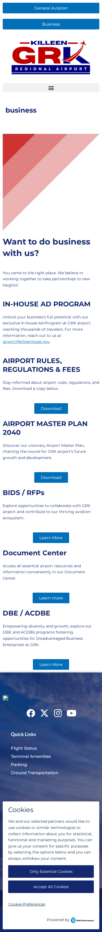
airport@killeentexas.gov (26, 341)
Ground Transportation (34, 772)
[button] (51, 87)
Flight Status (24, 748)
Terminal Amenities (31, 756)
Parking (19, 764)
